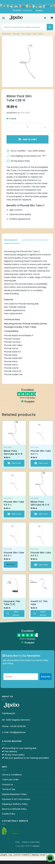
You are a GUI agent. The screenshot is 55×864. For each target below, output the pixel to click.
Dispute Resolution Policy (14, 794)
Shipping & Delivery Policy (15, 804)
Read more (10, 564)
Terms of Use (8, 789)
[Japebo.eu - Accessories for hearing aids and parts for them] (16, 18)
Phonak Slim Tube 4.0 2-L (14, 554)
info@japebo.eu (17, 732)
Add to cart (30, 139)
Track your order (10, 779)
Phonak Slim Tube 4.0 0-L (14, 503)
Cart (17, 842)
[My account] (44, 17)
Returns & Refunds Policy (14, 809)
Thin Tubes (26, 33)
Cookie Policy (8, 813)
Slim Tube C (38, 33)
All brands (6, 33)
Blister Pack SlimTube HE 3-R (40, 503)
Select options (16, 613)
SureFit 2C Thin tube (39, 603)
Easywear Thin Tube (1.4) (12, 603)
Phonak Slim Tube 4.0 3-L (41, 554)
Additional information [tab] (34, 239)
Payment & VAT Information (16, 799)
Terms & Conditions (12, 774)
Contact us (7, 784)
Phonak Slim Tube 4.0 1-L (41, 452)
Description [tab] (11, 239)
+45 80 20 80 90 (18, 726)
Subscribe (45, 676)
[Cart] (52, 18)
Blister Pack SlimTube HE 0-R (13, 452)
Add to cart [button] (16, 463)
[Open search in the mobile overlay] (27, 27)
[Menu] (3, 18)
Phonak (16, 33)
